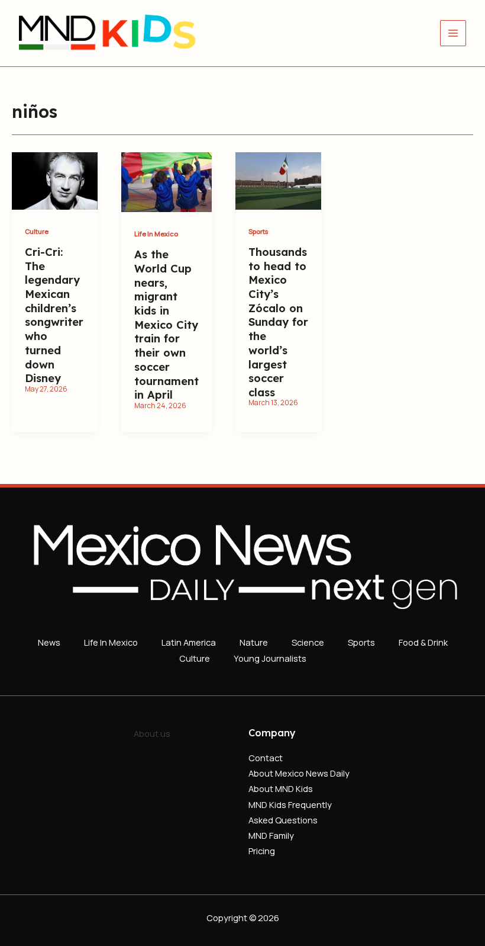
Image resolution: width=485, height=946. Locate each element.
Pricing (261, 851)
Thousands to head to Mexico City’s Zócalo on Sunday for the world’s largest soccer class (278, 322)
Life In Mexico (156, 233)
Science (308, 642)
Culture (36, 231)
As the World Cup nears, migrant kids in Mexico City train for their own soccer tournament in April (166, 325)
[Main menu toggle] (453, 33)
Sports (258, 231)
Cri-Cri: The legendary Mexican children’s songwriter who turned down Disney (54, 315)
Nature (254, 642)
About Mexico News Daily (299, 773)
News (49, 642)
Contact (265, 758)
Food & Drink (423, 642)
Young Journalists (270, 658)
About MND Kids (280, 788)
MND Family (271, 835)
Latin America (188, 642)
